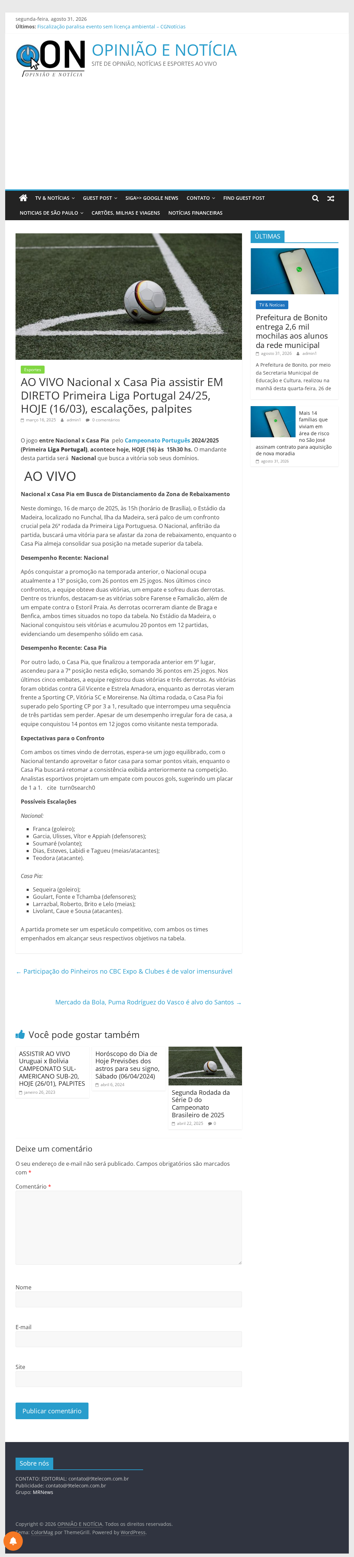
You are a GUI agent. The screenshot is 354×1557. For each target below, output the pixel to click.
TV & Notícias (52, 198)
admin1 (74, 420)
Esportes (32, 370)
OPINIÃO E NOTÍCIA (164, 49)
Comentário (33, 1186)
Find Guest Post (244, 198)
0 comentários (105, 420)
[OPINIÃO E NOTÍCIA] (23, 198)
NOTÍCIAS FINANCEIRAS (195, 212)
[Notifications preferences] (13, 1541)
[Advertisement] (177, 137)
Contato (198, 198)
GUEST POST (97, 198)
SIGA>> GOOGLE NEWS (151, 198)
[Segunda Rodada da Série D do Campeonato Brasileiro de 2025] (205, 1051)
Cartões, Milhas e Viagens (126, 212)
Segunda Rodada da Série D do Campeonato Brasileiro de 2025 (201, 1103)
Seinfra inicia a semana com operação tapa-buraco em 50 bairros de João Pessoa (130, 26)
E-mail (23, 1327)
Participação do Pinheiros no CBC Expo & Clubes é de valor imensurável (124, 971)
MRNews (43, 1492)
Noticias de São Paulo (49, 212)
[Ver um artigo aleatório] (330, 198)
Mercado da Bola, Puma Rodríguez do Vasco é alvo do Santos (148, 1002)
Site (20, 1367)
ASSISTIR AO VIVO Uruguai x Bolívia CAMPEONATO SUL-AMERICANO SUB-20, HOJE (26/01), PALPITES (52, 1068)
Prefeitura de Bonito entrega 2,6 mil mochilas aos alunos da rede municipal (292, 331)
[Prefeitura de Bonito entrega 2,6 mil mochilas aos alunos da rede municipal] (294, 252)
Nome (23, 1287)
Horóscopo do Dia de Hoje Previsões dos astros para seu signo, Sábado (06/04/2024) (127, 1064)
